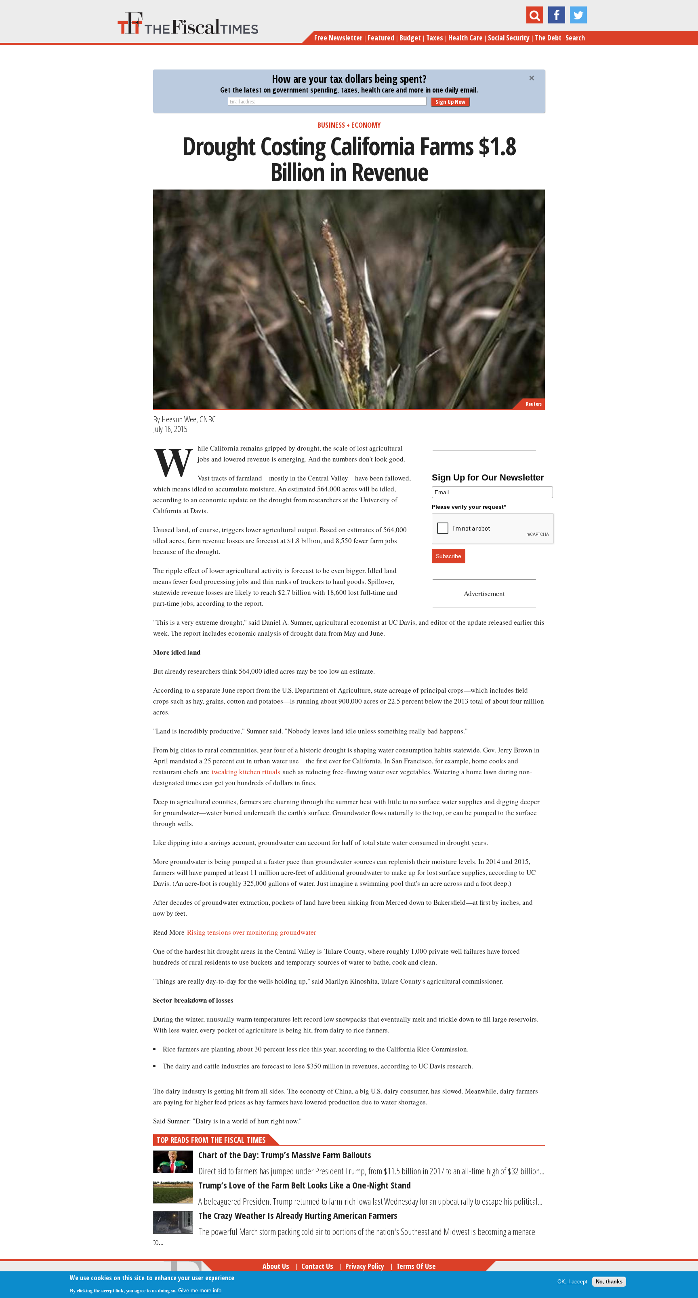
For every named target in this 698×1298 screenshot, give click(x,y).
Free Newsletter (338, 37)
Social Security (509, 37)
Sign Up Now (450, 101)
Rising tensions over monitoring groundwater (251, 932)
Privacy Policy (364, 1266)
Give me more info (199, 1290)
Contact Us (317, 1266)
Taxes (434, 37)
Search (575, 37)
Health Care (465, 37)
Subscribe (448, 556)
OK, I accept (572, 1282)
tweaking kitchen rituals (246, 771)
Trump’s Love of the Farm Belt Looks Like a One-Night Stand (304, 1185)
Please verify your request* (469, 507)
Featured (381, 37)
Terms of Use (416, 1266)
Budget (410, 37)
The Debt (548, 37)
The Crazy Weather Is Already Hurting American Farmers (297, 1215)
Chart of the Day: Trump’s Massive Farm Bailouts (284, 1154)
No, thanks (609, 1282)
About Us (276, 1266)
